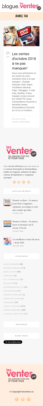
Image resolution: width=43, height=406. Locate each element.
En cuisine (8, 283)
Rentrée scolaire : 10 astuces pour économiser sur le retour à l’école (25, 224)
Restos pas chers (12, 298)
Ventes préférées (21, 122)
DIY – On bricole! (12, 279)
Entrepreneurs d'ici (14, 287)
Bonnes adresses (12, 268)
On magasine (18, 119)
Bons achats (10, 272)
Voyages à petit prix (14, 314)
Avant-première (11, 264)
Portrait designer (13, 295)
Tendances (9, 302)
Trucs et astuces (12, 306)
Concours (9, 276)
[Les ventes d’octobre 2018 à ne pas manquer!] (21, 36)
